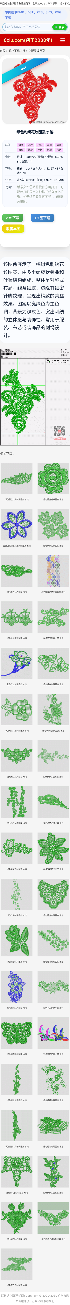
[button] (62, 40)
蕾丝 (49, 145)
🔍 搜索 (59, 27)
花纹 (30, 145)
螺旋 (30, 149)
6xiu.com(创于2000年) (28, 40)
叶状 (40, 149)
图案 (20, 149)
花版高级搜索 (36, 50)
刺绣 (20, 145)
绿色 (40, 145)
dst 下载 (12, 218)
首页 (2, 50)
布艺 (59, 149)
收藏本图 (13, 229)
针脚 (49, 149)
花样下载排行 (17, 50)
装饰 (59, 145)
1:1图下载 (42, 218)
